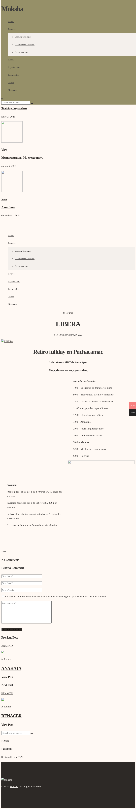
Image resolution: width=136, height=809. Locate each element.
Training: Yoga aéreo (14, 108)
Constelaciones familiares (24, 259)
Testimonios (13, 289)
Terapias (11, 243)
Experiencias (14, 281)
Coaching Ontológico (23, 251)
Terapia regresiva (21, 266)
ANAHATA (11, 668)
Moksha (14, 786)
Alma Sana (8, 207)
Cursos (11, 297)
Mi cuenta (12, 304)
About (11, 235)
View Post (7, 677)
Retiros (11, 274)
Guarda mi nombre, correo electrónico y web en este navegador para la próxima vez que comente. (56, 596)
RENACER (11, 715)
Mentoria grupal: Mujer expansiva (22, 157)
